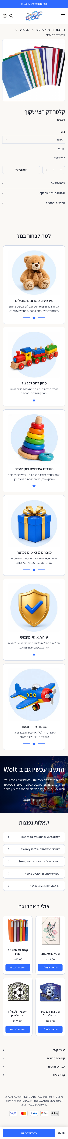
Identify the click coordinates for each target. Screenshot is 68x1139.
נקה (60, 148)
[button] (60, 43)
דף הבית (60, 29)
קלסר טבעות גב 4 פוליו (18, 952)
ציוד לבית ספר (43, 29)
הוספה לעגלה (50, 967)
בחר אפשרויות (29, 1133)
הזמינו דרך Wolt (34, 800)
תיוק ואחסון (24, 29)
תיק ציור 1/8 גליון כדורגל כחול (50, 1013)
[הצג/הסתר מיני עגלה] (4, 15)
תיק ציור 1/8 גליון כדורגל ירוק (18, 1013)
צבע (62, 132)
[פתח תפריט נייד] (63, 15)
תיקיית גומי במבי (50, 954)
